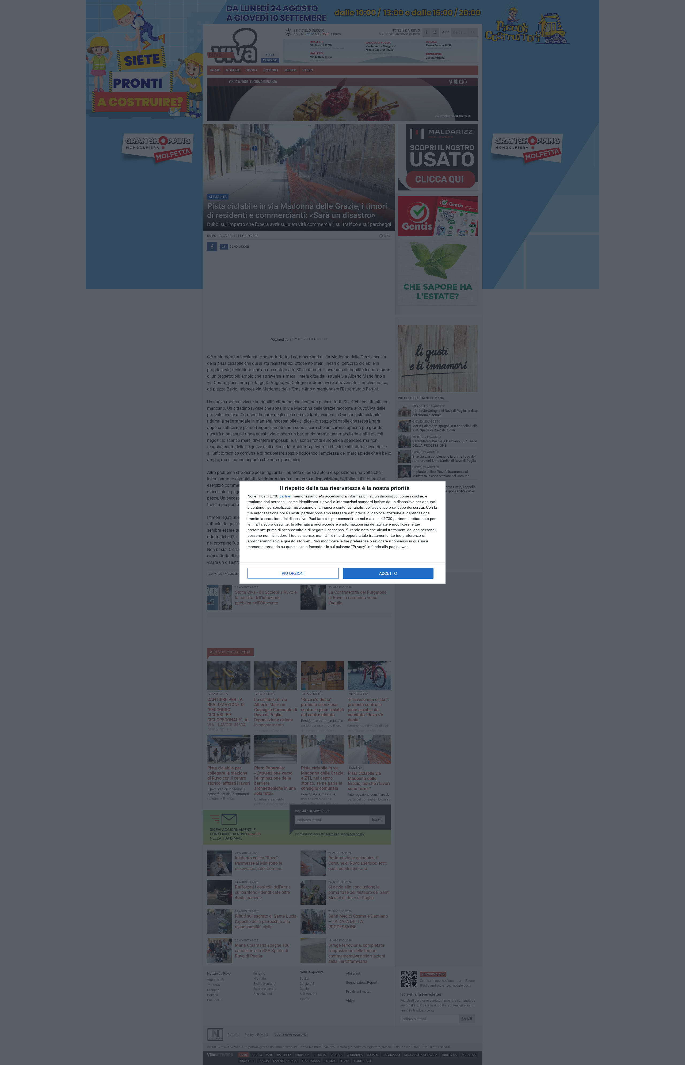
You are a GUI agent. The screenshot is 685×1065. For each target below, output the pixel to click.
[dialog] (342, 532)
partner (285, 496)
